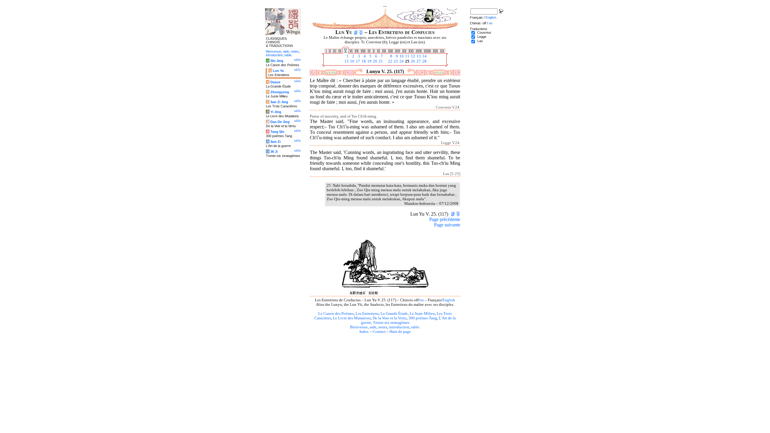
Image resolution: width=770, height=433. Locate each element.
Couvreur (484, 32)
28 (424, 61)
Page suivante (447, 224)
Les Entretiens (367, 314)
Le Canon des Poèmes (336, 314)
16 (351, 61)
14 (424, 56)
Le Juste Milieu (422, 314)
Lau (480, 41)
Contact (379, 332)
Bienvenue (359, 327)
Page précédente (444, 219)
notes (382, 327)
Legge (481, 36)
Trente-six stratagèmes (391, 323)
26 (412, 61)
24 (401, 61)
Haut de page (400, 332)
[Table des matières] (361, 32)
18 (363, 61)
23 (395, 61)
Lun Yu (278, 70)
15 (346, 61)
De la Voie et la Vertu (390, 318)
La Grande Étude (394, 314)
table (415, 327)
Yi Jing (275, 112)
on (422, 300)
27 (418, 61)
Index (364, 332)
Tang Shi (277, 132)
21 (380, 61)
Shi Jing (276, 61)
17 (357, 61)
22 (389, 61)
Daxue (275, 82)
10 (401, 56)
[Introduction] (356, 32)
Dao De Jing (280, 122)
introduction (399, 327)
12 (412, 56)
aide (373, 327)
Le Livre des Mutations (352, 318)
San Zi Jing (279, 102)
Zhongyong (279, 92)
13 (418, 56)
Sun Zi (275, 141)
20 (374, 61)
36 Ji (274, 151)
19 (368, 61)
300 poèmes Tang (422, 318)
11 (406, 56)
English (448, 300)
